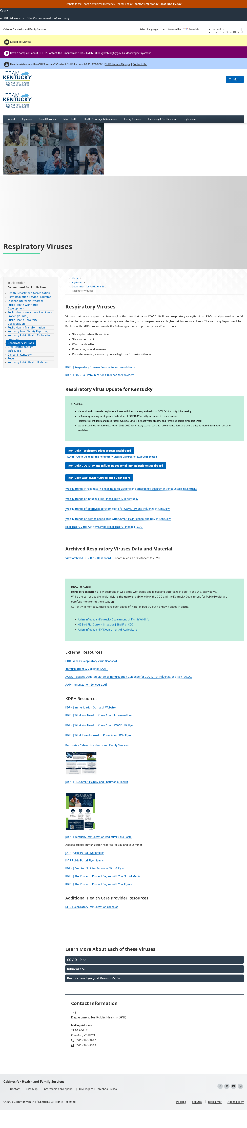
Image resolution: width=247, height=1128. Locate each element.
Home (75, 278)
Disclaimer (215, 1101)
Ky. (4, 10)
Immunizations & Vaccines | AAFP (86, 668)
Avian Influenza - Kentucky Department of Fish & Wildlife (113, 619)
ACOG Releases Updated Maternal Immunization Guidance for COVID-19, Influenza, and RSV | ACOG (128, 676)
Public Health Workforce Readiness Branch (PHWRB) (30, 314)
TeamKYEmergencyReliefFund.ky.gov (157, 4)
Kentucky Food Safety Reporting (28, 331)
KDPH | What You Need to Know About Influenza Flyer (99, 715)
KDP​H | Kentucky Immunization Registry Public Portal (98, 837)
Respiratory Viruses (21, 343)
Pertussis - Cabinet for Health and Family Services (97, 745)
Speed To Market (20, 41)
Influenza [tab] (74, 969)
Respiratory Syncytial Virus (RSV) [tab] (92, 978)
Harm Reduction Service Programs (29, 297)
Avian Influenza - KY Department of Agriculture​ (107, 629)
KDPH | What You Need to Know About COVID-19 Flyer (99, 725)
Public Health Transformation (26, 327)
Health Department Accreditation (29, 293)
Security (197, 1101)
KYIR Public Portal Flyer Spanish (85, 860)
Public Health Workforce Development (23, 306)
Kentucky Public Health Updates (28, 362)
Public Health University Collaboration (22, 321)
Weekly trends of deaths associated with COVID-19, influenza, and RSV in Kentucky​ (118, 518)
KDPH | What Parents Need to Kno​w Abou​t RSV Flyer (98, 735)
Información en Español (58, 1089)
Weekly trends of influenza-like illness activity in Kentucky (101, 498)
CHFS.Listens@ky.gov (117, 64)
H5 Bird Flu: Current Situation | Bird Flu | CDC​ (106, 624)
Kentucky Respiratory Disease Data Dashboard (99, 450)
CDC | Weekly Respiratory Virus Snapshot (91, 661)
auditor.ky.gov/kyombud (137, 53)
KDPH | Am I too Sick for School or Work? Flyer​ (94, 868)
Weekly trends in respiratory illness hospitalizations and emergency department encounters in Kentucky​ (131, 488)
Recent (12, 358)
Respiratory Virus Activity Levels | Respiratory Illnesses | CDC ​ (104, 526)
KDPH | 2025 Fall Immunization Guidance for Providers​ (99, 375)
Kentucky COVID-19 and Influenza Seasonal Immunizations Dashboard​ (115, 465)
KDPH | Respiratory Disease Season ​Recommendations (100, 367)
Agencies (77, 282)
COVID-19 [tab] (75, 959)
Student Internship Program (25, 301)
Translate (194, 29)
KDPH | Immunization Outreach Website (90, 707)
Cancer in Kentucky (20, 354)
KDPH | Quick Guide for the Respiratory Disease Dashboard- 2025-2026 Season (112, 457)
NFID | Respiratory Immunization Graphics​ (91, 907)
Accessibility (236, 1101)
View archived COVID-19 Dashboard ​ (88, 558)
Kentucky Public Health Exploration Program (29, 337)
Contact (15, 1089)
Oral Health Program (20, 347)
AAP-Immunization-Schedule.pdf (86, 684)
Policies (181, 1101)
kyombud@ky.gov (111, 53)
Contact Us (218, 29)
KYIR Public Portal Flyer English (84, 852)
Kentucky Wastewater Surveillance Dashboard (99, 477)
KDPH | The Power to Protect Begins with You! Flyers (98, 884)
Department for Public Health (88, 286)
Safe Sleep (14, 350)
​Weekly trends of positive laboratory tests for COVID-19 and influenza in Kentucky (117, 508)
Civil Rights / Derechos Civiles (98, 1089)
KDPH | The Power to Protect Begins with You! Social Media (102, 876)
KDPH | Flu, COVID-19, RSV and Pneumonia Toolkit (96, 782)
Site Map (31, 1089)
